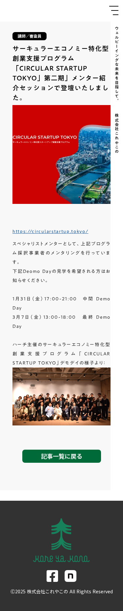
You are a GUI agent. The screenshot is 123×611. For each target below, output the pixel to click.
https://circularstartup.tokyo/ (50, 231)
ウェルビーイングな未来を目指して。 (117, 64)
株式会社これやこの (117, 134)
